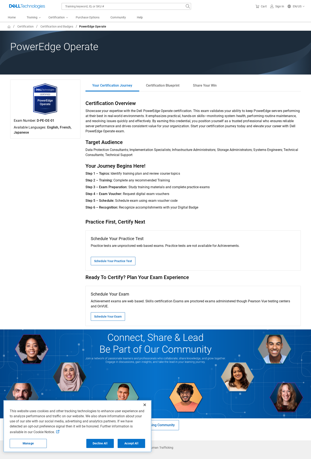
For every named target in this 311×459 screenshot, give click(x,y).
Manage (28, 443)
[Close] (144, 404)
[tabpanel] (193, 213)
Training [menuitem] (32, 17)
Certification (25, 26)
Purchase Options (87, 17)
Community (118, 17)
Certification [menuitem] (56, 17)
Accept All (131, 443)
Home (12, 17)
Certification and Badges (56, 26)
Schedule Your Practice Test (113, 261)
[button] (296, 6)
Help (140, 17)
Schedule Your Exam (108, 316)
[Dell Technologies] (27, 6)
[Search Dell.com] (188, 6)
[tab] (112, 85)
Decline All (100, 443)
